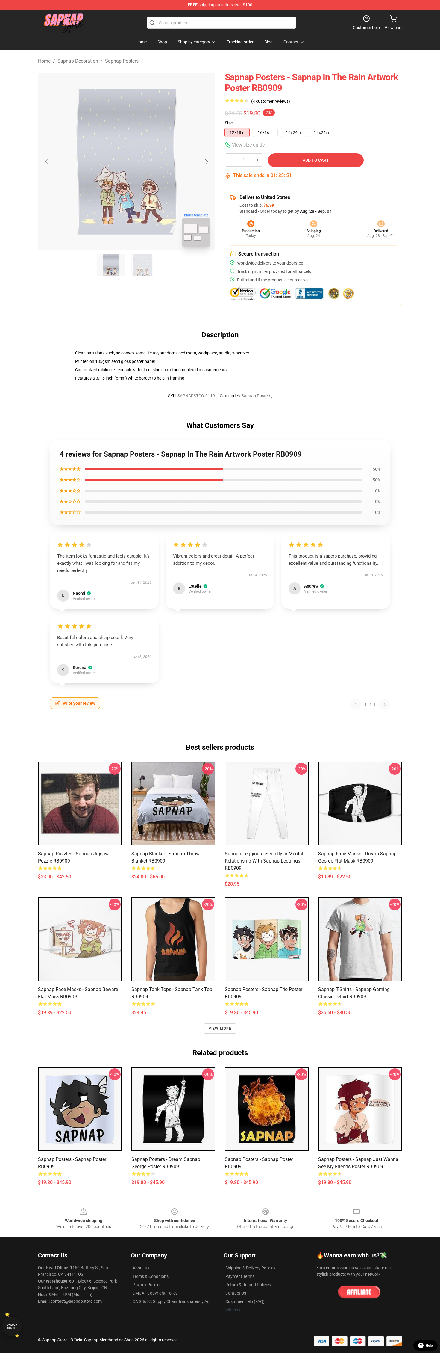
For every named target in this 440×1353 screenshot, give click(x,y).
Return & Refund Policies (248, 1284)
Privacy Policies (147, 1284)
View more (220, 1028)
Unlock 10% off (12, 1326)
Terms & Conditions (151, 1276)
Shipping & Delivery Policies (250, 1268)
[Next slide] (206, 161)
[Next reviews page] (384, 704)
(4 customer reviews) (270, 101)
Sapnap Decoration (77, 61)
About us (141, 1268)
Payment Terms (239, 1276)
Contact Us (235, 1293)
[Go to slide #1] (111, 265)
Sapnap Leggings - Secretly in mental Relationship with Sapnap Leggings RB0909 (264, 861)
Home (44, 61)
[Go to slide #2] (142, 265)
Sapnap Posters (122, 61)
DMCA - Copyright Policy (155, 1293)
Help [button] (429, 1345)
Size (229, 122)
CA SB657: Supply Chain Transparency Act (172, 1301)
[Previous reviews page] (355, 704)
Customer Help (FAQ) (245, 1301)
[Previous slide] (47, 161)
